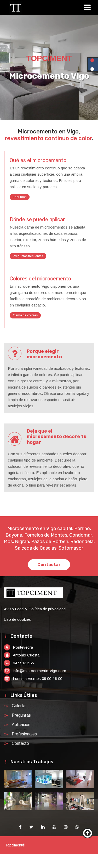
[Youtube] (54, 827)
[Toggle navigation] (89, 8)
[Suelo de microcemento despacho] (80, 779)
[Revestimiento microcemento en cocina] (49, 779)
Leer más (19, 197)
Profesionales (24, 734)
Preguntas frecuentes (28, 256)
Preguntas (21, 715)
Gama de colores (25, 315)
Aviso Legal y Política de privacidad (35, 609)
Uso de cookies (17, 619)
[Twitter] (31, 827)
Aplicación (21, 724)
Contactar (49, 564)
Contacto (20, 743)
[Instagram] (66, 827)
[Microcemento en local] (49, 801)
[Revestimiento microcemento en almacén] (80, 801)
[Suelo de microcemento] (18, 801)
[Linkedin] (43, 827)
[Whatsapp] (77, 827)
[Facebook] (20, 827)
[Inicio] (15, 7)
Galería (18, 706)
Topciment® (15, 845)
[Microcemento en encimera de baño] (18, 779)
